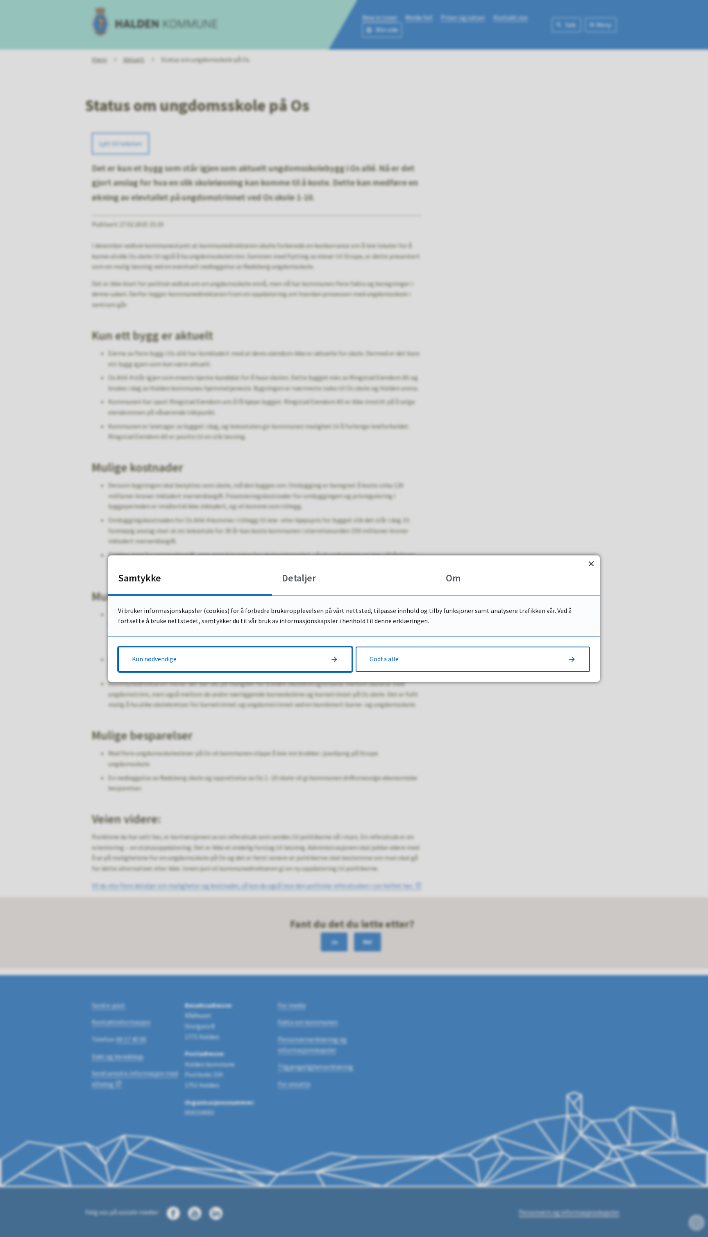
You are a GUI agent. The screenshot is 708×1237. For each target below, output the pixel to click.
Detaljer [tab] (299, 577)
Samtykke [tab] (139, 577)
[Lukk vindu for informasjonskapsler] (591, 563)
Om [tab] (453, 577)
